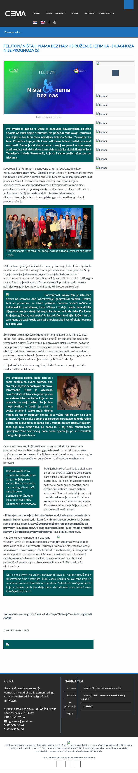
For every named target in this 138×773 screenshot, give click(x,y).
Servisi (74, 13)
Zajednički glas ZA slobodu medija (102, 688)
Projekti (60, 13)
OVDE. (7, 618)
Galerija (89, 13)
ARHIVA (88, 706)
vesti (49, 13)
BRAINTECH (89, 757)
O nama (36, 13)
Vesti (70, 713)
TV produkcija (106, 13)
